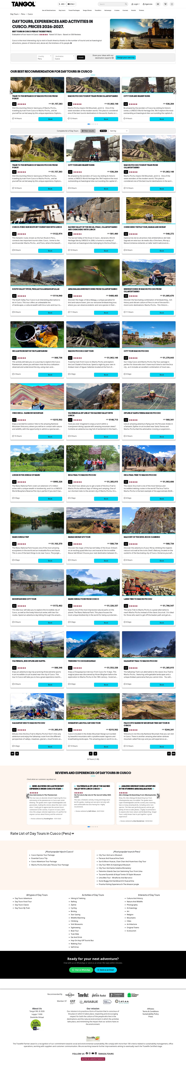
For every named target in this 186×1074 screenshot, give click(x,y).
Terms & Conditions (151, 1011)
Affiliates (150, 1009)
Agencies (148, 4)
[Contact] (158, 4)
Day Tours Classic (22, 905)
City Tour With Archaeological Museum (114, 865)
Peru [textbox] (40, 59)
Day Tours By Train (22, 908)
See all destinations (49, 10)
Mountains (131, 918)
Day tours (62, 10)
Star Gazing (75, 914)
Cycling (74, 908)
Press (150, 1016)
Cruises (116, 10)
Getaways (107, 10)
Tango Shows (87, 10)
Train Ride (75, 934)
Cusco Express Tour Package (43, 855)
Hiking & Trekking (78, 898)
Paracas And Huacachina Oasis (111, 858)
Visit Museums (77, 924)
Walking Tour (76, 943)
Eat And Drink (76, 937)
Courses (125, 10)
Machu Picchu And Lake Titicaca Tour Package (50, 865)
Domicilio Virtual (37, 1017)
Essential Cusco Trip (39, 858)
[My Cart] (165, 4)
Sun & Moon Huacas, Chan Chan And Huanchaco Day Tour (122, 861)
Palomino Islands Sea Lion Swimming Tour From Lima (120, 871)
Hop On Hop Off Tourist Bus (82, 940)
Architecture (132, 924)
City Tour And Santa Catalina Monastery (115, 868)
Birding (74, 911)
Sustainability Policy (151, 1014)
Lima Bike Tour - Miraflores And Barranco (115, 878)
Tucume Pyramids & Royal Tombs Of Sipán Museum (120, 874)
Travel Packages (74, 10)
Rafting (74, 901)
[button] (113, 4)
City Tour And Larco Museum (110, 855)
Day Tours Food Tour (23, 901)
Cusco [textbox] (57, 59)
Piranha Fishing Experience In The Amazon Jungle (119, 884)
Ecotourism (131, 931)
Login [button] (135, 4)
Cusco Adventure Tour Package (44, 861)
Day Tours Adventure (23, 898)
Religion (130, 914)
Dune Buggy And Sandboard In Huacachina (116, 881)
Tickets (141, 10)
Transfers (98, 10)
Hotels (133, 10)
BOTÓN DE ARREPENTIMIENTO (93, 1059)
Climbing (74, 921)
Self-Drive (75, 947)
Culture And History (135, 898)
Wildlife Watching (78, 918)
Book (50, 119)
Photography (132, 905)
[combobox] (44, 57)
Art (128, 911)
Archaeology (132, 908)
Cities (129, 921)
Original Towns (133, 927)
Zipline (73, 905)
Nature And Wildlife (135, 901)
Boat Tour (75, 931)
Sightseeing (75, 927)
